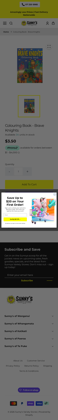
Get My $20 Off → (15, 219)
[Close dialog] (54, 194)
